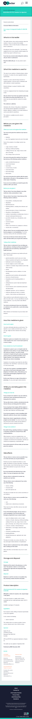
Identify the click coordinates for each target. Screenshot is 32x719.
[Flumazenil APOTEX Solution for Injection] (9, 671)
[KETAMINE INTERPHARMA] (9, 659)
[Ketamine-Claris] (21, 658)
